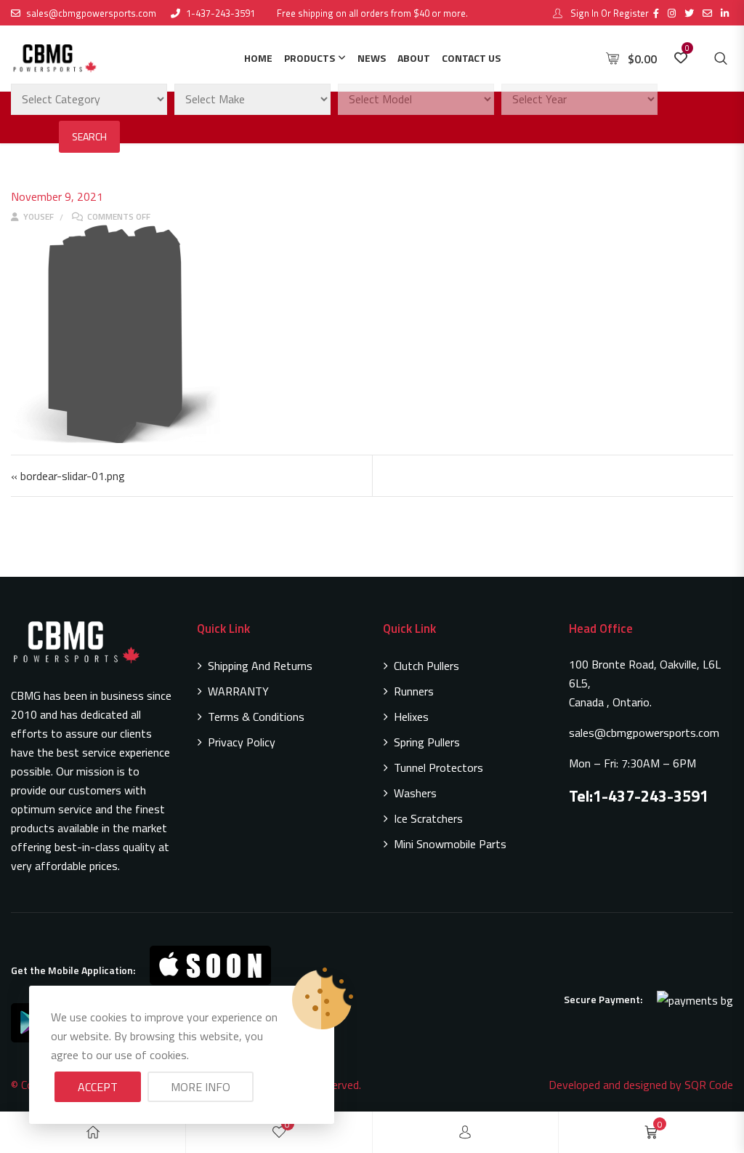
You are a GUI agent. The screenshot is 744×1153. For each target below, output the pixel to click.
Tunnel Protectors (438, 767)
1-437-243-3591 (220, 13)
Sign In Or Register (608, 13)
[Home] (93, 1132)
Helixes (411, 716)
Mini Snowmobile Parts (450, 844)
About (413, 57)
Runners (414, 691)
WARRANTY (238, 691)
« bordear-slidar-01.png (68, 475)
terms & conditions (256, 716)
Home (258, 57)
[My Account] (465, 1132)
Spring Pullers (427, 742)
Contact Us (471, 57)
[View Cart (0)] (614, 59)
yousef (37, 216)
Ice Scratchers (428, 818)
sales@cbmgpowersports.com (91, 13)
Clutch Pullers (426, 665)
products (309, 57)
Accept (98, 1087)
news (371, 57)
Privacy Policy (241, 742)
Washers (415, 793)
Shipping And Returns (260, 665)
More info (200, 1087)
